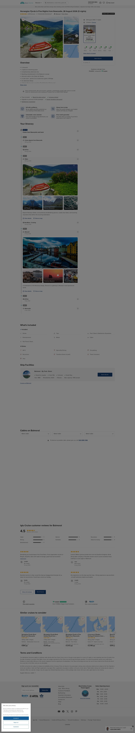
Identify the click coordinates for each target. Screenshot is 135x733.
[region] (16, 717)
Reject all (16, 722)
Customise (16, 726)
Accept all (16, 718)
